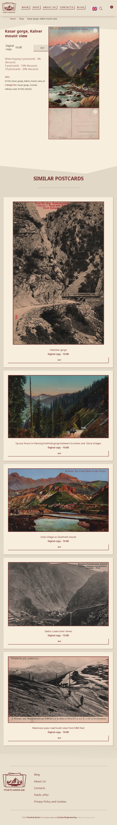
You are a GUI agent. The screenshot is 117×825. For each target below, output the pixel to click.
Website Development (86, 817)
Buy (42, 48)
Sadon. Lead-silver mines (58, 631)
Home (13, 18)
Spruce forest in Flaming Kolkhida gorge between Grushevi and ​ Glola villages (58, 443)
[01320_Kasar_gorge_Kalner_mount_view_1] (74, 123)
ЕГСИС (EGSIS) (25, 89)
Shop (21, 18)
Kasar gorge (23, 85)
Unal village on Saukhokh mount (58, 537)
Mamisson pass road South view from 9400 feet (58, 728)
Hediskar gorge (58, 349)
